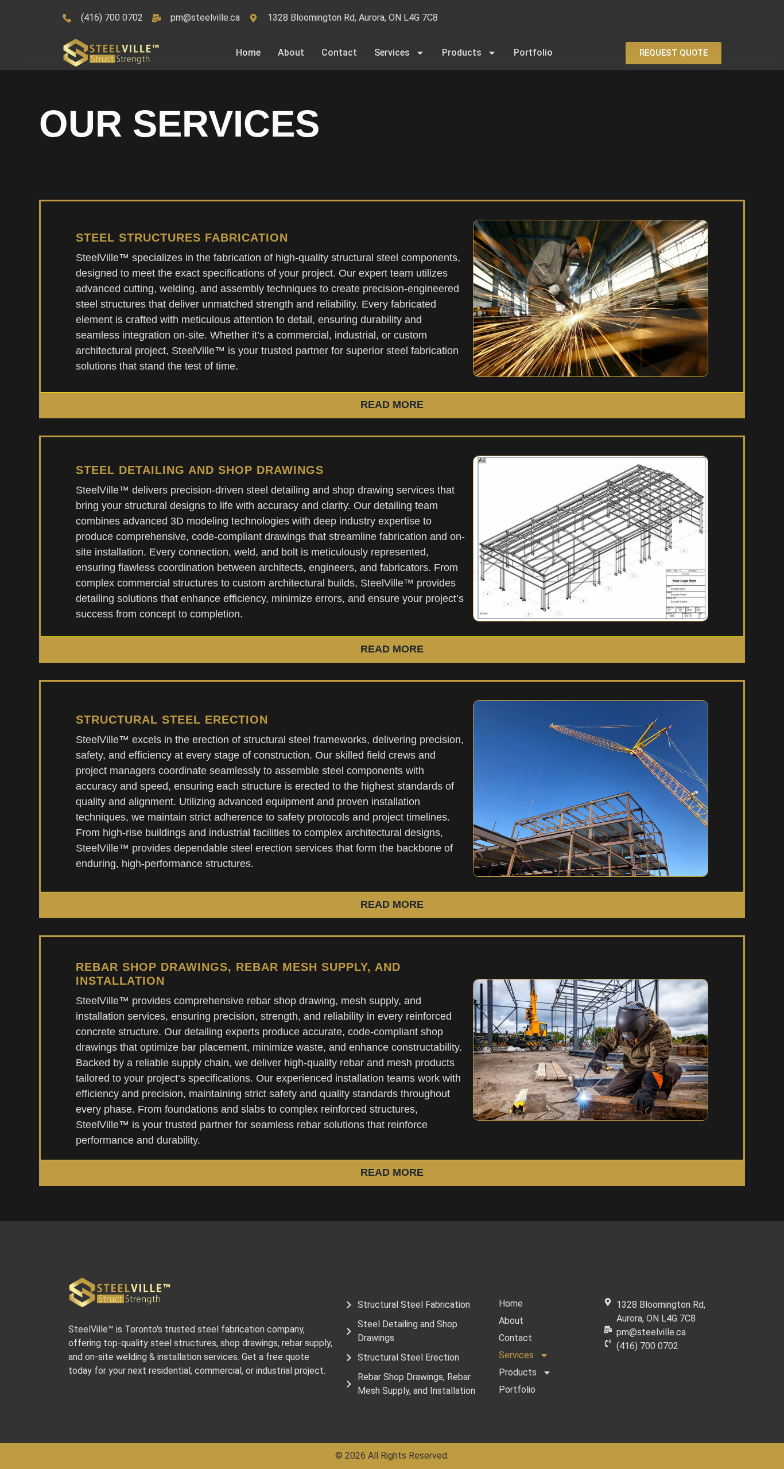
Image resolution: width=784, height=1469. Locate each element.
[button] (673, 53)
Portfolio (533, 52)
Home (248, 52)
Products (462, 52)
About (291, 52)
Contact (339, 52)
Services (392, 52)
